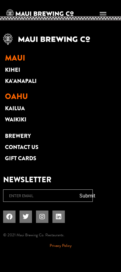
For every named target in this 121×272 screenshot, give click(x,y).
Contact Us (21, 147)
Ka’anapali (21, 81)
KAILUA (15, 108)
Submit (87, 196)
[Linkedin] (58, 217)
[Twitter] (26, 217)
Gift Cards (20, 158)
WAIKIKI (15, 120)
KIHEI (12, 70)
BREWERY (18, 136)
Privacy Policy (61, 246)
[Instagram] (42, 217)
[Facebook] (9, 217)
